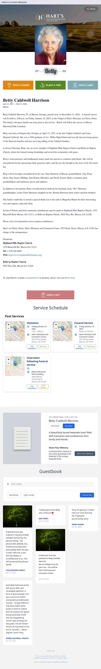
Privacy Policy (43, 658)
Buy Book (68, 426)
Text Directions (31, 347)
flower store (70, 277)
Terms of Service (57, 658)
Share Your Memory (85, 453)
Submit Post (87, 495)
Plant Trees (43, 347)
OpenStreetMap (53, 662)
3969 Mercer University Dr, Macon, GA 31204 (39, 379)
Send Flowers (43, 386)
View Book (55, 426)
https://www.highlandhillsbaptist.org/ (25, 254)
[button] (15, 328)
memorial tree (32, 277)
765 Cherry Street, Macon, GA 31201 (39, 340)
